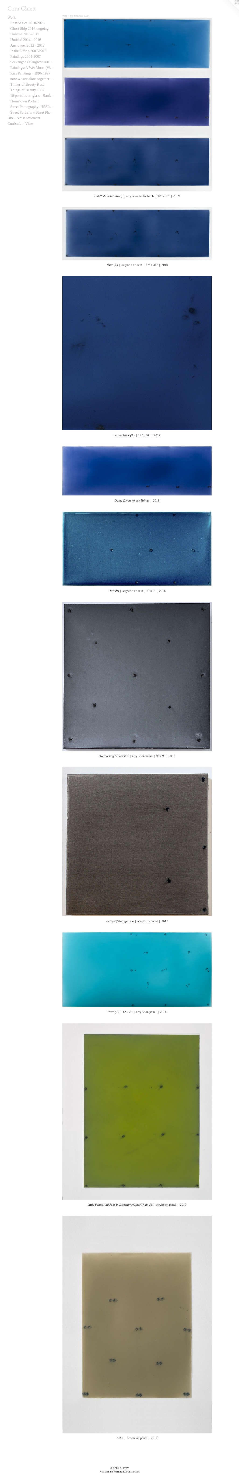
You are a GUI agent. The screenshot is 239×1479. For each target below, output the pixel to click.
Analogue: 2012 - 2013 (27, 45)
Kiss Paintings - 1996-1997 (30, 73)
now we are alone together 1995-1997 (32, 79)
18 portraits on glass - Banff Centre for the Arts (32, 96)
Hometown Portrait (24, 101)
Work (11, 17)
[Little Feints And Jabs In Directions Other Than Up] (137, 1111)
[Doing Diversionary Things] (137, 470)
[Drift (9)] (137, 549)
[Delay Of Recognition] (137, 841)
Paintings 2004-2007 (25, 56)
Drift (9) (114, 591)
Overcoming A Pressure (113, 756)
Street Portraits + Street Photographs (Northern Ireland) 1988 (32, 112)
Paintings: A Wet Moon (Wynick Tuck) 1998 (32, 68)
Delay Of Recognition (120, 921)
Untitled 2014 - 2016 (25, 40)
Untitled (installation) (108, 196)
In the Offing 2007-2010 (28, 51)
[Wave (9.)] (137, 969)
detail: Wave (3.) (124, 435)
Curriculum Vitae (20, 124)
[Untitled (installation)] (137, 104)
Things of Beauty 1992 (27, 90)
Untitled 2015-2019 (24, 34)
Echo (120, 1438)
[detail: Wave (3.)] (137, 353)
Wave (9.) (113, 1012)
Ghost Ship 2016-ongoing (29, 29)
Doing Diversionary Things (132, 500)
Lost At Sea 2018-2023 (27, 23)
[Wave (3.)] (137, 233)
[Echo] (137, 1324)
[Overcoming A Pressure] (137, 676)
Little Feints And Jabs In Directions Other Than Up (120, 1204)
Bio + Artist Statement (23, 118)
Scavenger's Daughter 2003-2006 (32, 62)
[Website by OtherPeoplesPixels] (229, 9)
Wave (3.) (112, 265)
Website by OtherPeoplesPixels (119, 1471)
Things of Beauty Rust (27, 84)
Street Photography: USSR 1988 (32, 107)
